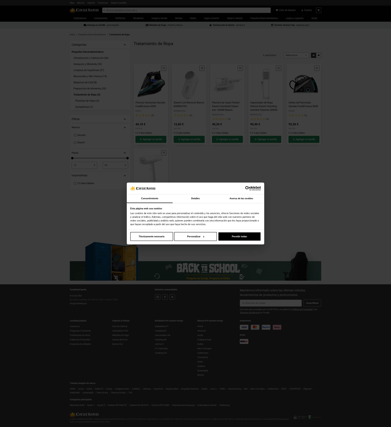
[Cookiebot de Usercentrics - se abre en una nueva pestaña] (247, 188)
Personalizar (194, 236)
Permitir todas (239, 236)
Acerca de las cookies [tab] (241, 198)
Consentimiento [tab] (149, 198)
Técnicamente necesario (151, 236)
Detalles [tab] (195, 198)
